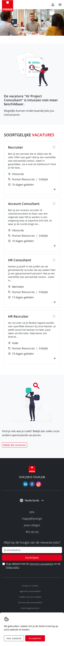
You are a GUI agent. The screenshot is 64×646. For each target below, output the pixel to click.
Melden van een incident (30, 596)
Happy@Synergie (32, 518)
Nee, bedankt (14, 638)
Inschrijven (32, 557)
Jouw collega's (32, 525)
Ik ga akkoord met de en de (33, 565)
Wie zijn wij (32, 532)
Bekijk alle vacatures (14, 445)
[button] (58, 4)
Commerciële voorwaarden (30, 602)
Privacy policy (12, 567)
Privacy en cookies (30, 585)
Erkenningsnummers (30, 608)
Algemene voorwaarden (41, 563)
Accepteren (35, 638)
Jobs (32, 512)
